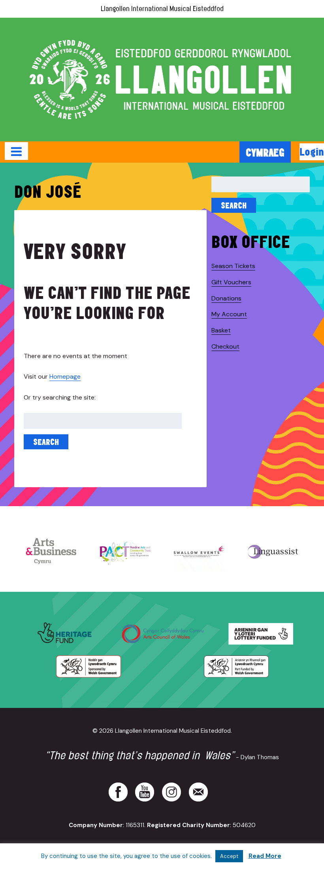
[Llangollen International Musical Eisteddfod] (162, 80)
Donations (226, 298)
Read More (265, 856)
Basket (221, 330)
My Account (229, 314)
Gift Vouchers (231, 282)
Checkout (225, 346)
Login (312, 152)
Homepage (65, 376)
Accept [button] (229, 856)
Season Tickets (233, 266)
